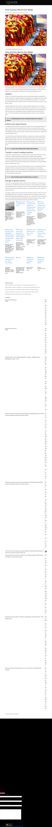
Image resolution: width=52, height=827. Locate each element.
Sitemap (13, 726)
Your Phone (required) (8, 752)
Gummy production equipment (12, 714)
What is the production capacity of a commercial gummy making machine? (21, 291)
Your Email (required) (8, 746)
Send (6, 777)
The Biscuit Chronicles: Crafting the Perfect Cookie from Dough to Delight (21, 289)
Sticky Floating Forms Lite (17, 826)
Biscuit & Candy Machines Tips (22, 12)
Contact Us (2, 793)
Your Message (6, 758)
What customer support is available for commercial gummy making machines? (22, 287)
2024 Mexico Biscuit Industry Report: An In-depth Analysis (18, 294)
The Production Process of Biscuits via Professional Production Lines (20, 285)
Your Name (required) (8, 739)
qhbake (7, 12)
